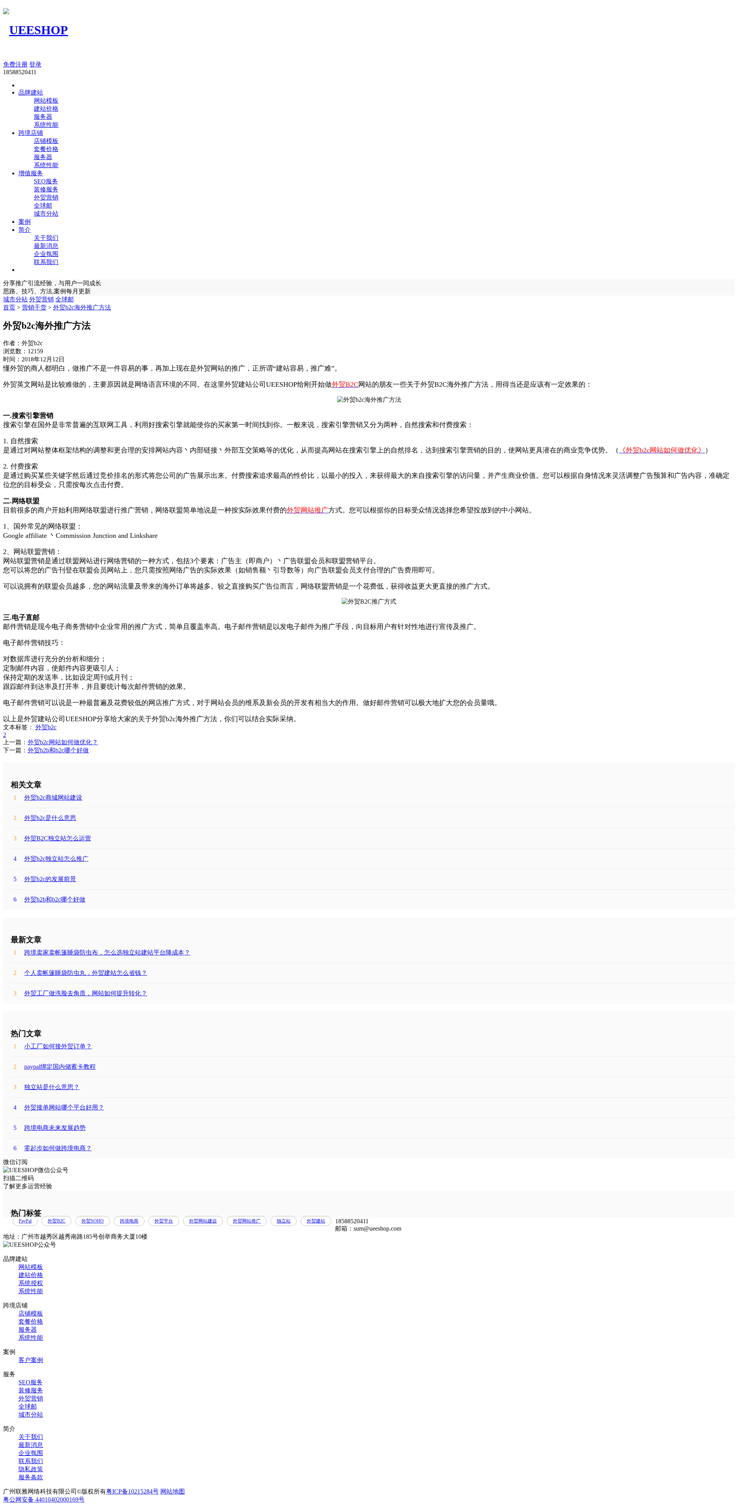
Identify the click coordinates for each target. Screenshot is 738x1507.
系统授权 (30, 1283)
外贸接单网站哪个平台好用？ (58, 1107)
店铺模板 (46, 141)
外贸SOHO (92, 1221)
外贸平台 (164, 1221)
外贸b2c (46, 727)
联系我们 (46, 262)
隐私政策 (30, 1469)
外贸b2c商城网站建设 (47, 797)
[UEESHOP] (35, 30)
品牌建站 (30, 92)
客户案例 (30, 1360)
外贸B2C (56, 1221)
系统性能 (46, 124)
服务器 (43, 116)
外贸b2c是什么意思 (44, 818)
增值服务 (30, 173)
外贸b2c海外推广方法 (82, 307)
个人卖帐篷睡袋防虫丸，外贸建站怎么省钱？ (80, 973)
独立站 (284, 1221)
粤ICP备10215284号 (132, 1491)
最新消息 (46, 246)
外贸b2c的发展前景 (44, 879)
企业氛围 (46, 254)
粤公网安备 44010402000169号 (44, 1499)
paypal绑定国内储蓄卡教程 (54, 1066)
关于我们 (46, 238)
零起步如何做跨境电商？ (52, 1148)
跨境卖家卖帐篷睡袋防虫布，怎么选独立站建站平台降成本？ (101, 952)
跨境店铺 (30, 133)
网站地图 (172, 1491)
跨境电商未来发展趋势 (49, 1127)
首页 (9, 307)
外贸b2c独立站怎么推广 (50, 858)
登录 (35, 64)
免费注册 (15, 64)
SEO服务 (46, 181)
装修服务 (46, 189)
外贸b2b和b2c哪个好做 (58, 750)
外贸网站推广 (247, 1221)
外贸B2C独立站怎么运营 (52, 838)
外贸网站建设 (203, 1221)
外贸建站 (316, 1221)
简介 (24, 229)
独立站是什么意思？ (46, 1087)
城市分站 (46, 213)
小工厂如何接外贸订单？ (52, 1046)
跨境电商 (129, 1221)
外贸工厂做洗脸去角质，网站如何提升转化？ (80, 993)
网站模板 (46, 100)
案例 (24, 221)
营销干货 (34, 307)
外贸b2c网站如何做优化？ (63, 742)
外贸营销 (46, 197)
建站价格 (46, 108)
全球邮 (43, 205)
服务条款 (30, 1477)
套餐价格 (46, 149)
